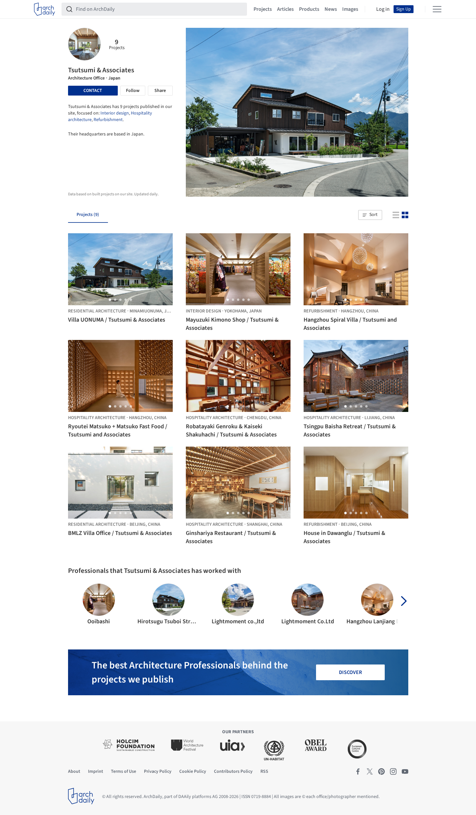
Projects (263, 9)
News (331, 9)
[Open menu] (437, 9)
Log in (383, 9)
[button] (370, 215)
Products (309, 9)
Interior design (114, 113)
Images (350, 9)
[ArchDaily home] (44, 9)
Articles (285, 9)
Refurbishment (108, 119)
